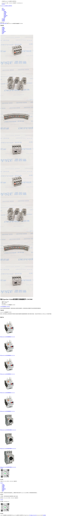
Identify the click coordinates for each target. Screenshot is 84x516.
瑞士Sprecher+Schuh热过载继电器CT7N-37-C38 (7, 336)
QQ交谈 (1, 306)
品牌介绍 (3, 9)
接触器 (5, 11)
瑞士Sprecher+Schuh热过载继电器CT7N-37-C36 (7, 355)
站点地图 (44, 515)
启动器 (5, 14)
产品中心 (3, 10)
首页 (3, 8)
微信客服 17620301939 (6, 306)
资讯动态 (3, 18)
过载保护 (5, 12)
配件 (4, 17)
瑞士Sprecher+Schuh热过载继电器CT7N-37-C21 (7, 411)
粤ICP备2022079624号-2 (33, 515)
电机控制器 (5, 15)
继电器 (5, 13)
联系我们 (3, 20)
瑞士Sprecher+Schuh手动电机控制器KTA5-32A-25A (8, 448)
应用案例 (3, 19)
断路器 (5, 16)
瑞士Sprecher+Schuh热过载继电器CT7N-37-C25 (7, 392)
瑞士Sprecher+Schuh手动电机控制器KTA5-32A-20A (8, 467)
